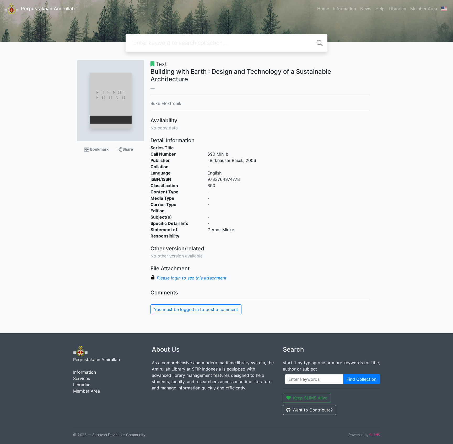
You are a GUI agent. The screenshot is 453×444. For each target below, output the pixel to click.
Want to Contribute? (313, 410)
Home (323, 8)
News (365, 8)
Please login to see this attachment (191, 278)
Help (380, 8)
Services (81, 378)
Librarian (397, 8)
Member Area (423, 8)
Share (127, 149)
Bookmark (99, 149)
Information (344, 8)
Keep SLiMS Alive (310, 397)
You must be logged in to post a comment (196, 309)
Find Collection (361, 379)
